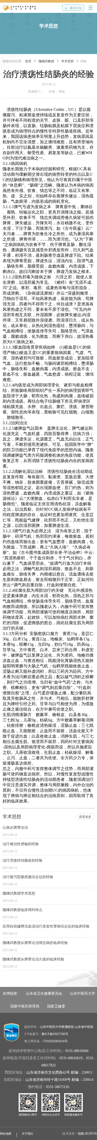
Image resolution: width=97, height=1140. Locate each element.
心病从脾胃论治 (15, 827)
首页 (28, 61)
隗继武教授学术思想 (19, 893)
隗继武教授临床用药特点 (22, 910)
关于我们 (27, 1133)
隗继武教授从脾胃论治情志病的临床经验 (35, 943)
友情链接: (10, 993)
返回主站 (73, 8)
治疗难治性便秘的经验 (21, 844)
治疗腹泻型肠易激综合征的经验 (28, 877)
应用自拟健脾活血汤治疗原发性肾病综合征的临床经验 (46, 926)
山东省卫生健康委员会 (44, 993)
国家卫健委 (56, 1006)
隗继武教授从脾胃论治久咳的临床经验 (33, 959)
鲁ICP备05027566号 (55, 1034)
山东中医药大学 (82, 993)
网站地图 (5, 1133)
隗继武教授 (46, 61)
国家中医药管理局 (24, 1006)
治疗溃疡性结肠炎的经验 (22, 860)
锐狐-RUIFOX (87, 1133)
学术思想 (67, 61)
